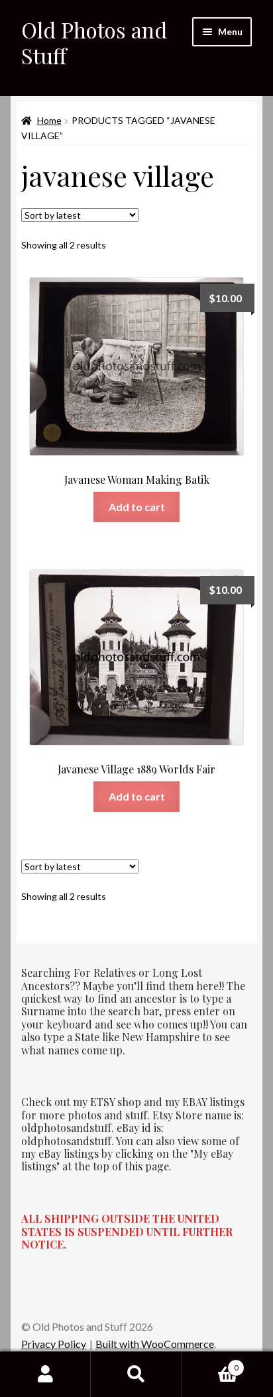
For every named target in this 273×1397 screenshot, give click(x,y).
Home (49, 120)
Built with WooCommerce (154, 1343)
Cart (210, 1363)
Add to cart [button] (137, 506)
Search (136, 1374)
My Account (45, 1374)
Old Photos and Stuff (94, 42)
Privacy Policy (53, 1343)
